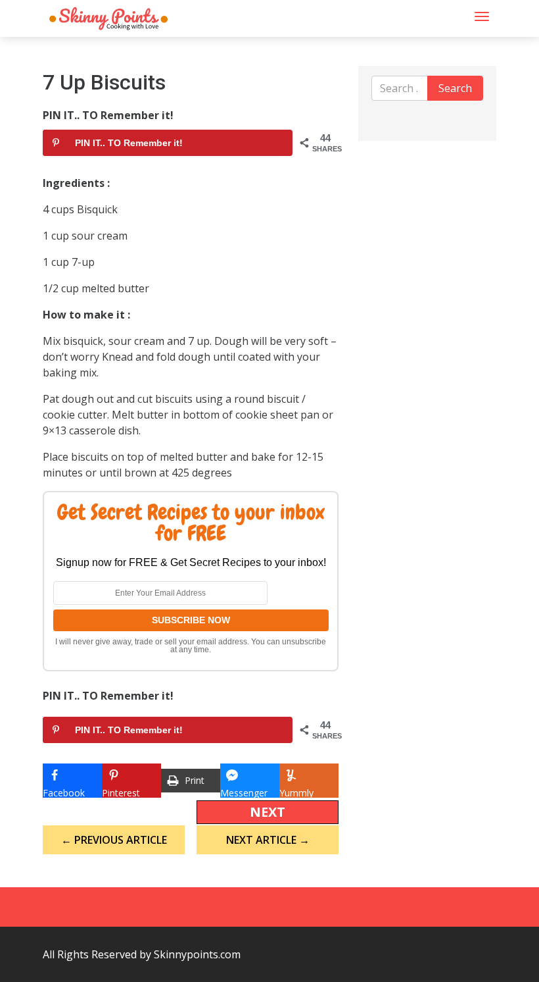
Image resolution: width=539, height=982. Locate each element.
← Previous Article (114, 840)
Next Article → (268, 840)
